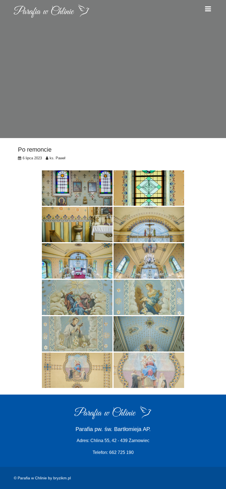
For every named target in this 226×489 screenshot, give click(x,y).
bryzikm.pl (62, 478)
